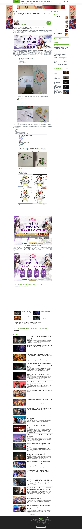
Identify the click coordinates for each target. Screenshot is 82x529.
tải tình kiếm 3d (21, 328)
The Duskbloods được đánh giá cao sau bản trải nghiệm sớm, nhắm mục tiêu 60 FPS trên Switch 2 (61, 61)
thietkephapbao (40, 328)
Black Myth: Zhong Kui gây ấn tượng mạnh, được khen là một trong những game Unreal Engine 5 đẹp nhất (45, 317)
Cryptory (42, 3)
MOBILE (22, 3)
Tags (14, 328)
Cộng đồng (43, 1)
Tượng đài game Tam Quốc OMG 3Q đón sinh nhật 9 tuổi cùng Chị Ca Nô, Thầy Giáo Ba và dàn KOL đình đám (39, 507)
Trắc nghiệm (49, 1)
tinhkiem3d (20, 133)
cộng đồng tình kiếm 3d (32, 328)
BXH (39, 1)
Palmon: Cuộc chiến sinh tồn (58, 33)
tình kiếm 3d (17, 328)
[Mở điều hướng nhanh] (52, 11)
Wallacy (47, 3)
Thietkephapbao (25, 133)
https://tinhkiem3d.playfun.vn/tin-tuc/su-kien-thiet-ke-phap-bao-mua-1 (31, 284)
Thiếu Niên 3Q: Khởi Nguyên (58, 16)
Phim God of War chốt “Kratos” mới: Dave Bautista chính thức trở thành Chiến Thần (27, 322)
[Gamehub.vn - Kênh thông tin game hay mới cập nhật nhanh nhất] (16, 1)
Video (31, 1)
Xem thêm (67, 68)
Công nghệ (35, 1)
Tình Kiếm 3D (22, 21)
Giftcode (25, 517)
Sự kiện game (40, 517)
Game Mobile (51, 517)
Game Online (57, 517)
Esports (61, 517)
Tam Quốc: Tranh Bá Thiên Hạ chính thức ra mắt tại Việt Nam (24, 323)
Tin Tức (22, 1)
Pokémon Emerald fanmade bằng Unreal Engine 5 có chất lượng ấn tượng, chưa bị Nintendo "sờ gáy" (39, 445)
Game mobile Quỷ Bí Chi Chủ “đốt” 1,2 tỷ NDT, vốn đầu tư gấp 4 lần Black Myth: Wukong (26, 312)
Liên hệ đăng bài (41, 526)
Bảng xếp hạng (30, 517)
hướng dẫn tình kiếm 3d (26, 328)
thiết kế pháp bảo (45, 328)
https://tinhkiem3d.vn (25, 24)
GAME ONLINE (26, 3)
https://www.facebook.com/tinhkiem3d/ (24, 286)
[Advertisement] (32, 300)
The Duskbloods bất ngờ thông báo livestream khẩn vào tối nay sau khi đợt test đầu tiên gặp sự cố (45, 312)
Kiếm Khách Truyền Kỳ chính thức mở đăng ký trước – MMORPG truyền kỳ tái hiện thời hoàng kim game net (27, 317)
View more (32, 514)
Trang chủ (20, 517)
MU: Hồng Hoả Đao (57, 29)
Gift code (27, 1)
